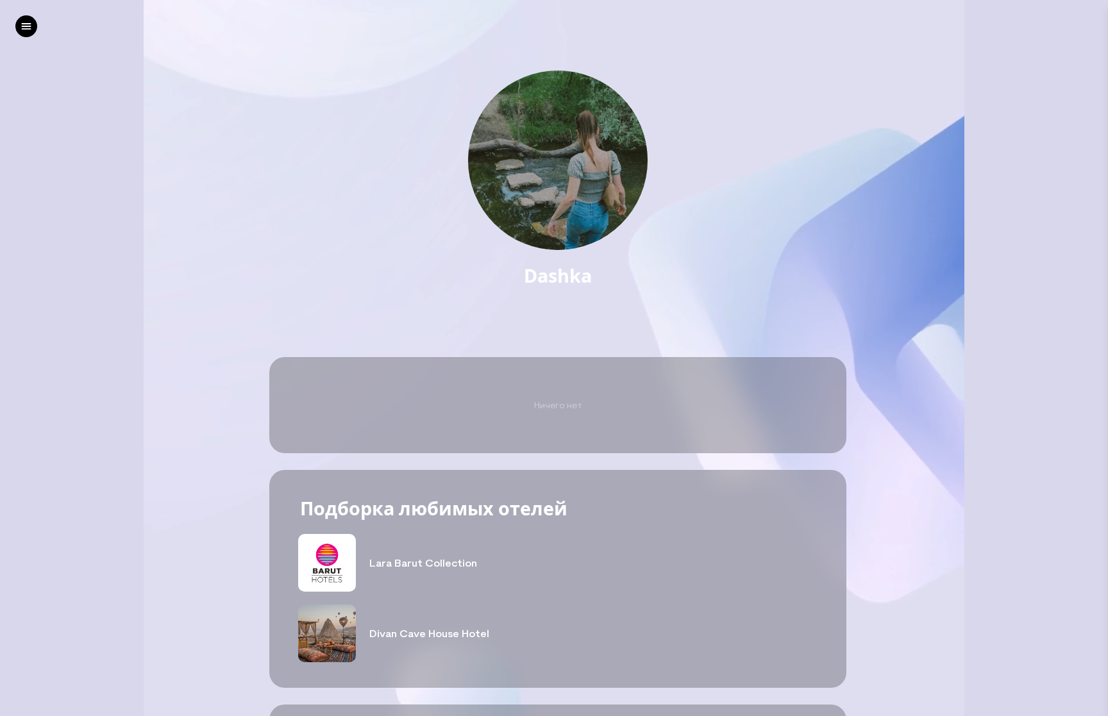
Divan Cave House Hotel (429, 633)
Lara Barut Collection (423, 563)
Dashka (558, 276)
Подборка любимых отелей (433, 508)
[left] (26, 26)
